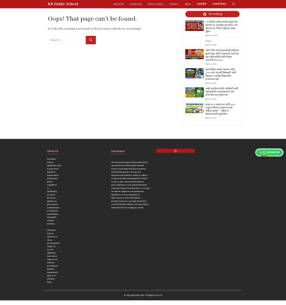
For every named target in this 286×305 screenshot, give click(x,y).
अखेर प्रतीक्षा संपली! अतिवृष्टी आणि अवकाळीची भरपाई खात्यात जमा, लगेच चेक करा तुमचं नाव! (221, 92)
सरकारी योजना (219, 4)
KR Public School (63, 4)
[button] (233, 4)
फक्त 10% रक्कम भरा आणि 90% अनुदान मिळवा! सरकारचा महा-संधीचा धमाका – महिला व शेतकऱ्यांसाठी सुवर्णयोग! (220, 109)
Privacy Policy (155, 4)
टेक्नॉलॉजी (201, 4)
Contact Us (135, 4)
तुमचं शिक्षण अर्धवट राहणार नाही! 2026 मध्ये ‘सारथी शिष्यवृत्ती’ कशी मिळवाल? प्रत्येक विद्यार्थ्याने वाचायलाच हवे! (220, 74)
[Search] (91, 40)
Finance (174, 4)
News (188, 4)
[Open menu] (175, 151)
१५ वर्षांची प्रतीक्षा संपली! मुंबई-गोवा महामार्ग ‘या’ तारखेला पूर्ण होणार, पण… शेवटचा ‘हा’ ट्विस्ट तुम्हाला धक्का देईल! (222, 27)
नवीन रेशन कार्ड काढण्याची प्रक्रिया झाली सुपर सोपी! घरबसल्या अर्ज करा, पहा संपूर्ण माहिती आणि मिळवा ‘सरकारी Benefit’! (222, 55)
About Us (118, 4)
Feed (208, 41)
